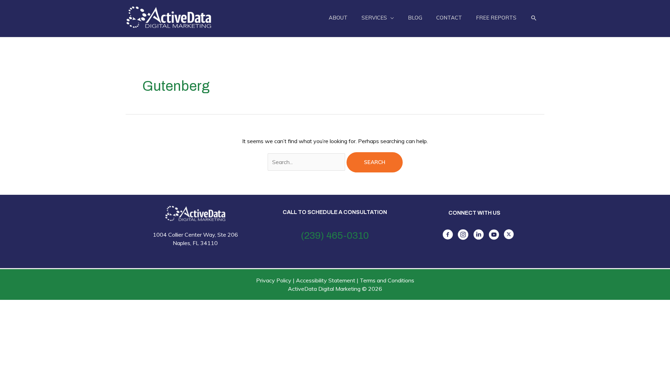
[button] (533, 18)
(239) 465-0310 (335, 235)
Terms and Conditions (387, 280)
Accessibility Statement (325, 280)
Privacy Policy (273, 280)
